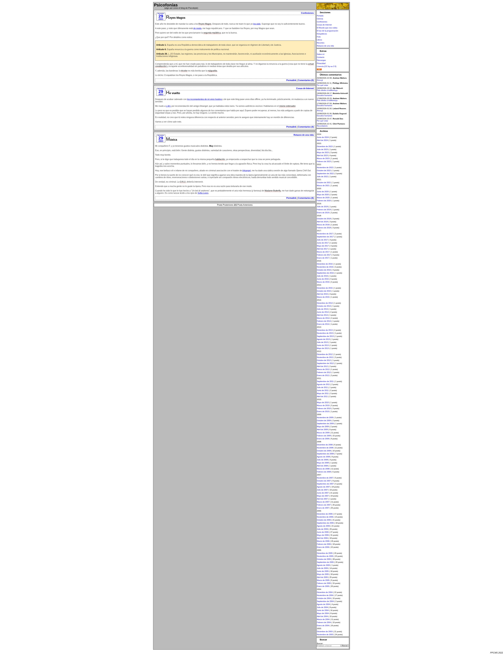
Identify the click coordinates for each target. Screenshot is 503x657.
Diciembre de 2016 (325, 264)
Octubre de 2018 (324, 219)
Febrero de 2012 (324, 372)
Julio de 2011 (322, 387)
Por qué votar (322, 85)
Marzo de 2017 (323, 252)
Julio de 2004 (322, 607)
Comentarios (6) (306, 198)
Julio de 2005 (322, 568)
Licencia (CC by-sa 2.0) (326, 66)
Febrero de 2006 (324, 544)
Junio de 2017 (323, 243)
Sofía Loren (203, 193)
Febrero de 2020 (324, 201)
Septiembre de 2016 (325, 273)
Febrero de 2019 (324, 210)
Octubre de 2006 (324, 520)
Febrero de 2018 (324, 228)
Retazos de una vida (304, 135)
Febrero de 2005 (324, 583)
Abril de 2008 (322, 466)
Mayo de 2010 (323, 402)
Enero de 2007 (323, 508)
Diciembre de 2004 (325, 592)
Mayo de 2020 (323, 194)
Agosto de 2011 (323, 384)
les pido (257, 24)
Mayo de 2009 (323, 426)
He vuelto (173, 93)
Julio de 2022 (322, 176)
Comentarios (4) (306, 127)
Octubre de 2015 (324, 291)
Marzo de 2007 (323, 502)
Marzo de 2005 (323, 580)
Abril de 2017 (322, 249)
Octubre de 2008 (324, 451)
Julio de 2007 (322, 490)
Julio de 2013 (322, 342)
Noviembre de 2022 (325, 167)
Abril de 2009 (322, 429)
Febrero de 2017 (324, 255)
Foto (319, 37)
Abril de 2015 (322, 294)
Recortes (320, 43)
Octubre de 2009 (324, 420)
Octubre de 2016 (324, 270)
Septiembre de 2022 (325, 173)
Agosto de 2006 (323, 526)
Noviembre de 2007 (325, 478)
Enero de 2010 (323, 411)
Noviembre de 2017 (325, 234)
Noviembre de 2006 (325, 517)
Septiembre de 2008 (325, 454)
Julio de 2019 (322, 207)
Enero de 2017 (323, 258)
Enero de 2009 (323, 439)
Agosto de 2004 (323, 604)
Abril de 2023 (322, 155)
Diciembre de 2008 (325, 445)
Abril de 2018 (322, 222)
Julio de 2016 (322, 276)
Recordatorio (322, 126)
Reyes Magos (175, 17)
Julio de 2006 (322, 529)
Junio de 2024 (323, 137)
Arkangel (246, 170)
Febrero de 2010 (324, 408)
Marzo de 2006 (323, 541)
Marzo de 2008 (323, 469)
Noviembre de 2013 (325, 333)
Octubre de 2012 (324, 360)
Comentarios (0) (306, 80)
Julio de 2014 (322, 309)
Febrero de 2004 (324, 622)
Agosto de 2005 (323, 565)
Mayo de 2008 (323, 463)
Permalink (291, 80)
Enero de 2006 (323, 547)
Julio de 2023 (322, 149)
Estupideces (322, 34)
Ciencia (320, 19)
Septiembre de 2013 (325, 336)
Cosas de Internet (305, 88)
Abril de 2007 (322, 499)
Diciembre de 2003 (325, 631)
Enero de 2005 (323, 586)
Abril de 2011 (322, 396)
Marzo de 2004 (323, 619)
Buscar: (320, 643)
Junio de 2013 (323, 345)
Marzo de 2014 (323, 318)
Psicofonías (166, 5)
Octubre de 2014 (324, 306)
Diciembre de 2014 (325, 303)
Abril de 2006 (322, 538)
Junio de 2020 (323, 191)
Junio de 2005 (323, 571)
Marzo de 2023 (323, 158)
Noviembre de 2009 (325, 417)
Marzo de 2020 (323, 197)
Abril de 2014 (322, 315)
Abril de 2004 (322, 616)
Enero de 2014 (323, 324)
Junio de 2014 (323, 312)
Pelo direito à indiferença (327, 90)
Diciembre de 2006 (325, 514)
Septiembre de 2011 (325, 381)
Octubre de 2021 (324, 182)
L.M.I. (168, 106)
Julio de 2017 (322, 240)
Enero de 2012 (323, 375)
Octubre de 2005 (324, 559)
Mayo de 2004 (323, 613)
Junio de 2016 (323, 279)
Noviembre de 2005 (325, 556)
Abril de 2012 (322, 366)
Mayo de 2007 (323, 496)
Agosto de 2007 (323, 487)
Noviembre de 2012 (325, 357)
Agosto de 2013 (323, 339)
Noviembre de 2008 (325, 448)
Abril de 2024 (322, 140)
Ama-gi (320, 80)
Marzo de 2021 (323, 185)
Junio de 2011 (323, 390)
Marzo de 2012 (323, 369)
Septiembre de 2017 (325, 237)
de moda (197, 28)
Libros (319, 40)
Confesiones (307, 13)
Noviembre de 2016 (325, 267)
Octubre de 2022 (324, 170)
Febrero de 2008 (324, 472)
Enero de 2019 (323, 213)
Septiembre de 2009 (325, 423)
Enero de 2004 (323, 625)
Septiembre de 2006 (325, 523)
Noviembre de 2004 (325, 595)
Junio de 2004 (323, 610)
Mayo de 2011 (323, 393)
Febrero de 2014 (324, 321)
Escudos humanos (324, 95)
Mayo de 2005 (323, 574)
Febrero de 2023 (324, 161)
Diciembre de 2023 (325, 146)
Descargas (321, 60)
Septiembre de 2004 (325, 601)
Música (171, 139)
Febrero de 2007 (324, 505)
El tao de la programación (327, 31)
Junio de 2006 (323, 532)
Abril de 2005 (322, 577)
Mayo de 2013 (323, 348)
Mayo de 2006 (323, 535)
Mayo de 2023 (323, 152)
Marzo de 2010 (323, 405)
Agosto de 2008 (323, 457)
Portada (320, 16)
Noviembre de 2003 (325, 634)
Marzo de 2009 (323, 433)
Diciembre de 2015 (325, 288)
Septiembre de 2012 (325, 363)
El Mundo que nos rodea (327, 28)
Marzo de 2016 (323, 282)
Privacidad (321, 63)
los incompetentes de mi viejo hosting (204, 99)
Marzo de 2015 (323, 297)
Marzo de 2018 (323, 225)
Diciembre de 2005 (325, 553)
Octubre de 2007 (324, 481)
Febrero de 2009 (324, 436)
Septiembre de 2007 (325, 484)
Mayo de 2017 (323, 246)
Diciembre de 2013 (325, 330)
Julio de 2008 (322, 460)
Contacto (320, 57)
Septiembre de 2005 (325, 562)
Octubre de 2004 (324, 598)
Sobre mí (320, 54)
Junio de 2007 (323, 493)
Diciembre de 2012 (325, 354)
